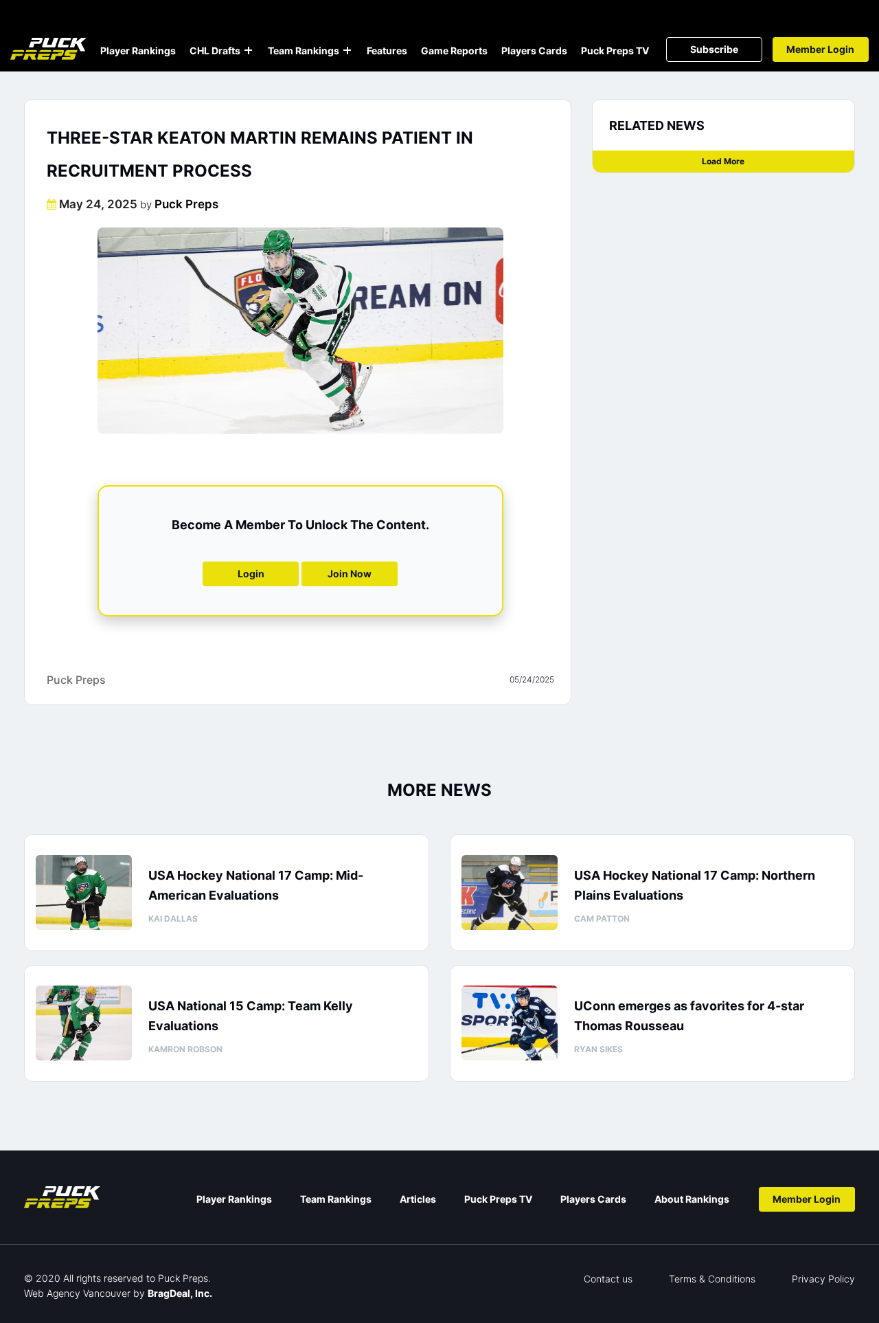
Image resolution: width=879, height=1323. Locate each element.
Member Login (820, 49)
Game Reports (454, 50)
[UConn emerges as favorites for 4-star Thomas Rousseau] (509, 1023)
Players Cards (534, 50)
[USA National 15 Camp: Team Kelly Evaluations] (84, 1023)
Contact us (608, 1279)
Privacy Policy (823, 1279)
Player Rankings (138, 50)
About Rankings (691, 1199)
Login (251, 573)
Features (387, 50)
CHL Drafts (215, 50)
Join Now (350, 573)
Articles (418, 1199)
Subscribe (714, 49)
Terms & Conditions (712, 1279)
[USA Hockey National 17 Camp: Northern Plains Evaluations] (509, 892)
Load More (723, 161)
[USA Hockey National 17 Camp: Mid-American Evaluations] (84, 892)
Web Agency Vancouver (77, 1293)
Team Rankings (303, 50)
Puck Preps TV (615, 50)
